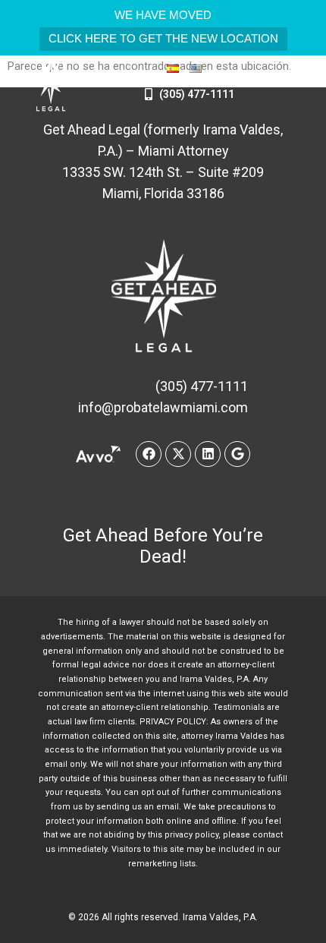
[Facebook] (148, 454)
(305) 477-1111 (196, 94)
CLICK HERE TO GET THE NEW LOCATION (163, 38)
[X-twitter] (178, 454)
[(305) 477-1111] (149, 94)
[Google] (237, 454)
